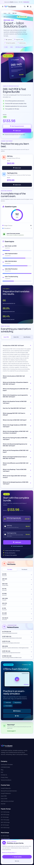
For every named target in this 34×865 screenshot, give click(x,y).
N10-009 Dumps (5, 827)
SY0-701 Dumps (5, 820)
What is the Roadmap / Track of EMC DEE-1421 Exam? (15, 470)
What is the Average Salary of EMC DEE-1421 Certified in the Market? (15, 432)
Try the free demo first (18, 546)
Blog (2, 769)
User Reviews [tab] (26, 337)
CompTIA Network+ (6, 793)
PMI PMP (3, 804)
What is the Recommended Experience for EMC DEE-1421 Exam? (15, 445)
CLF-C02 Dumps (5, 812)
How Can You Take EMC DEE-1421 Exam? (14, 408)
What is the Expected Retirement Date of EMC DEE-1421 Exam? (15, 457)
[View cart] (27, 6)
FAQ (2, 772)
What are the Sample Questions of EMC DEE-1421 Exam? (16, 483)
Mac (18, 716)
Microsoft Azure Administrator (9, 791)
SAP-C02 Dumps (5, 822)
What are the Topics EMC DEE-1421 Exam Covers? (14, 476)
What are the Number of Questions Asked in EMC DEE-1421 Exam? (15, 383)
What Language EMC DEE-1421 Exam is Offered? (14, 414)
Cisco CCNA (4, 798)
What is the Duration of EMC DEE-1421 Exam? (14, 377)
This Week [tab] (9, 569)
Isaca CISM (4, 796)
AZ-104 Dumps (5, 817)
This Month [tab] (24, 569)
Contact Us (4, 775)
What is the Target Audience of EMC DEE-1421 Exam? (15, 425)
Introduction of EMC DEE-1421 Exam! (13, 345)
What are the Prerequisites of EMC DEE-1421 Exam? (15, 451)
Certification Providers (7, 764)
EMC (9, 13)
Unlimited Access (5, 767)
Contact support (11, 731)
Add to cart (18, 130)
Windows (18, 711)
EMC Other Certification (20, 47)
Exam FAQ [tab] (6, 337)
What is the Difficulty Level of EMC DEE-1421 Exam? (15, 464)
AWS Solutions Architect (7, 801)
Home (5, 13)
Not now (17, 861)
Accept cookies (18, 856)
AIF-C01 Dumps (5, 825)
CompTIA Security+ (6, 788)
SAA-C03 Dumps (5, 838)
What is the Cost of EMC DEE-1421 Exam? (14, 420)
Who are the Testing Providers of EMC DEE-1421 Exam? (15, 438)
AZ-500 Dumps (5, 835)
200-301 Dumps (5, 814)
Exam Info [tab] (16, 337)
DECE (11, 47)
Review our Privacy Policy (8, 852)
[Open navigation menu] (2, 6)
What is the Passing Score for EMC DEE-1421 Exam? (15, 389)
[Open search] (24, 6)
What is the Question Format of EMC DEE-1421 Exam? (15, 402)
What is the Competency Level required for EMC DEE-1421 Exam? (15, 396)
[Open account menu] (30, 6)
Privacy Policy (4, 777)
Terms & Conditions (6, 780)
